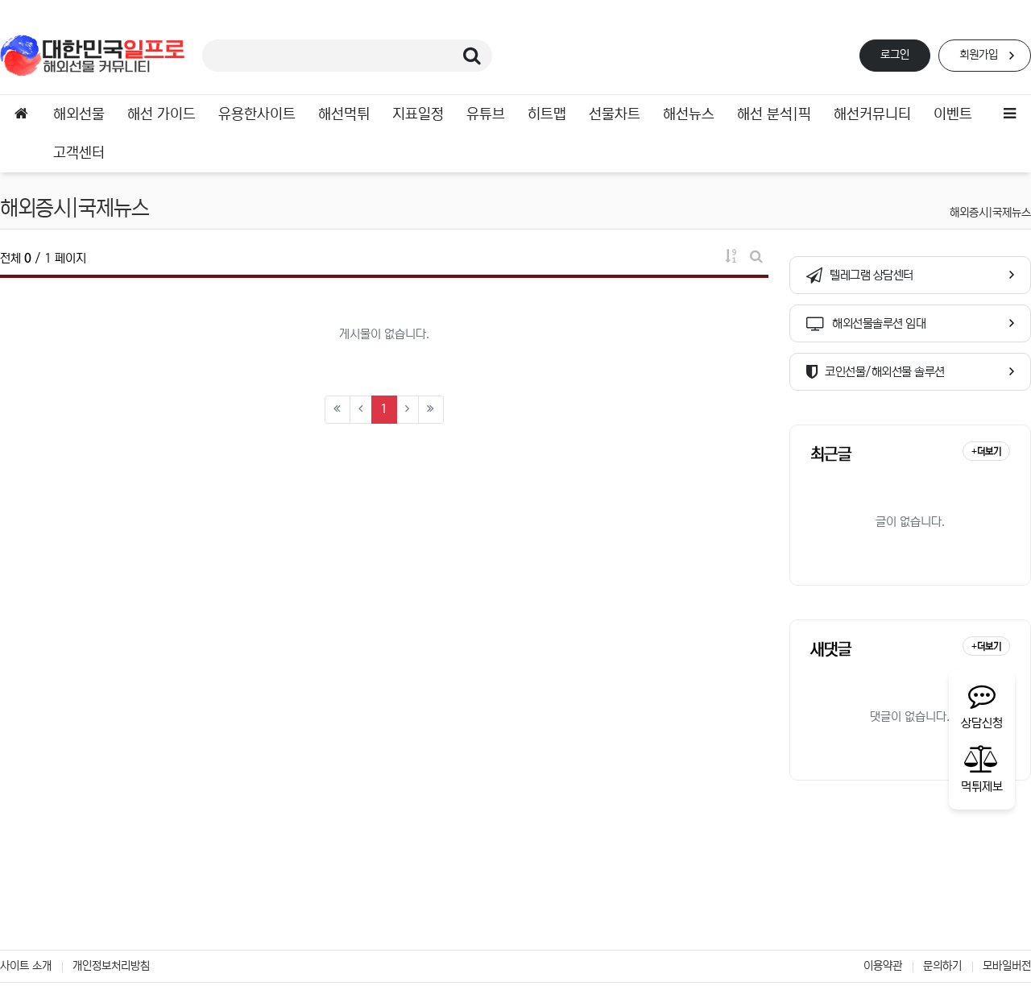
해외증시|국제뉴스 (990, 212)
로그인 (894, 54)
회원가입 (978, 54)
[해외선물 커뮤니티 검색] (472, 55)
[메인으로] (21, 114)
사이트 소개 (26, 965)
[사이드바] (1010, 114)
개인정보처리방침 (111, 965)
